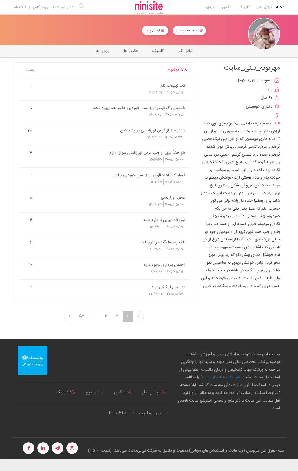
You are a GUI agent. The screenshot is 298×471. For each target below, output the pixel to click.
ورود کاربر (40, 7)
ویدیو (210, 7)
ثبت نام (20, 7)
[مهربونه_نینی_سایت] (264, 34)
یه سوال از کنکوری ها (168, 287)
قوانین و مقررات (153, 413)
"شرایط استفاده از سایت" (220, 377)
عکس (226, 7)
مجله (280, 7)
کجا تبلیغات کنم (172, 85)
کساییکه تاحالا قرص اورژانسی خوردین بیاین (149, 175)
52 (81, 316)
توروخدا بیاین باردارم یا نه (164, 219)
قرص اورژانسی (173, 197)
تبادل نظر (264, 7)
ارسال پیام (153, 30)
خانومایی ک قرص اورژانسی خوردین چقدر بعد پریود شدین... (136, 107)
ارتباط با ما (119, 413)
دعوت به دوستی (188, 30)
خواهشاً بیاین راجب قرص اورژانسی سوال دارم (147, 152)
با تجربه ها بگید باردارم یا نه (163, 242)
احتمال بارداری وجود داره (164, 264)
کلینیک (244, 7)
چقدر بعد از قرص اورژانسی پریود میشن (152, 130)
